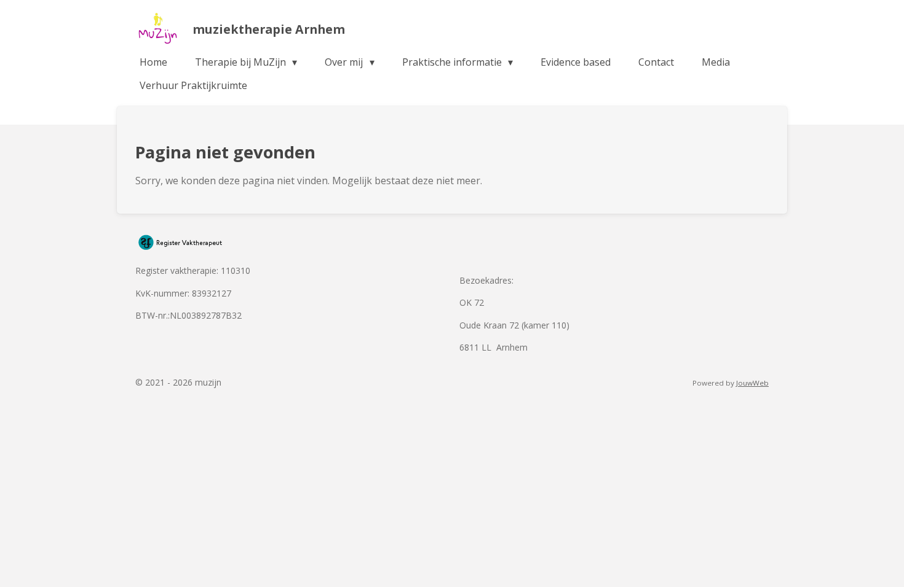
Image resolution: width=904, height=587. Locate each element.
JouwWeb (752, 382)
